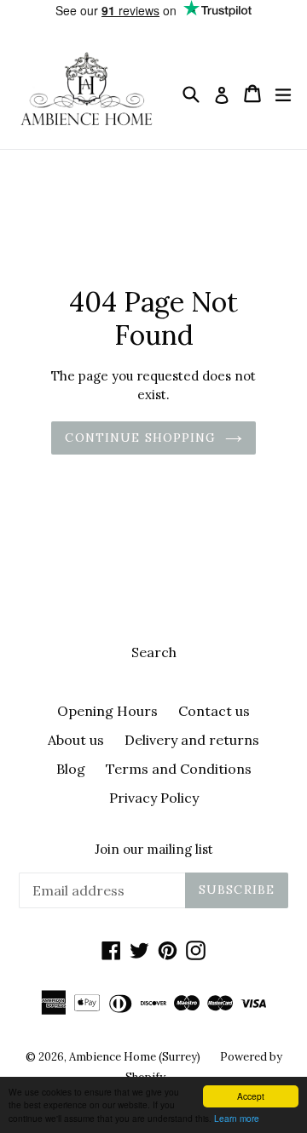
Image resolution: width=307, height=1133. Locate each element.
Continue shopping (140, 437)
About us (76, 739)
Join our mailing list (154, 849)
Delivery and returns (192, 739)
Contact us (214, 710)
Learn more (236, 1118)
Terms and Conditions (179, 768)
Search (154, 652)
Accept (250, 1096)
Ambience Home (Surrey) (136, 1057)
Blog (70, 768)
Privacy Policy (154, 797)
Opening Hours (107, 710)
